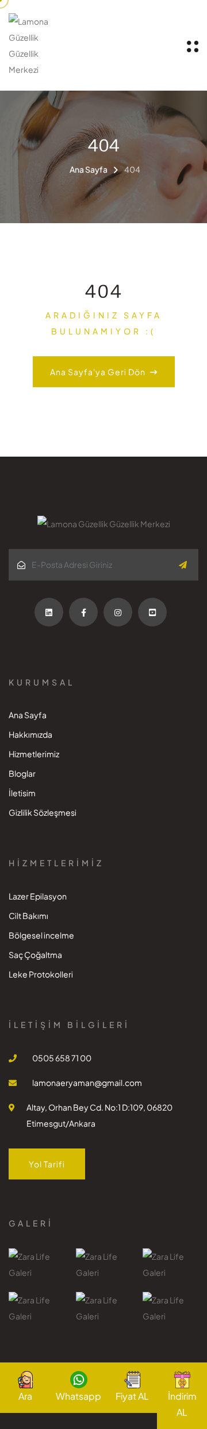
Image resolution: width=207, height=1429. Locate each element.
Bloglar (22, 773)
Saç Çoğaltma (35, 954)
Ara (25, 1396)
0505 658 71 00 (61, 1058)
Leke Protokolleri (41, 974)
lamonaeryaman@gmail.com (87, 1082)
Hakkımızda (30, 734)
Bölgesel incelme (41, 935)
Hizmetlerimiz (34, 754)
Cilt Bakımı (28, 915)
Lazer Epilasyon (38, 896)
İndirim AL (182, 1404)
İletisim (22, 793)
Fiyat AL (132, 1396)
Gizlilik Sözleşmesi (42, 812)
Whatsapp (78, 1396)
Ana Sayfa (89, 169)
